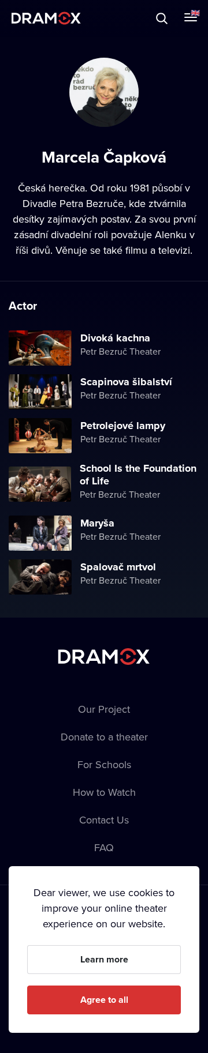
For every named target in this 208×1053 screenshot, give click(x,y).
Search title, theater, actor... (81, 18)
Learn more (104, 959)
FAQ (104, 847)
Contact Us (104, 820)
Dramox (46, 18)
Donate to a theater (104, 736)
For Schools (104, 764)
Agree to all (104, 999)
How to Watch (104, 792)
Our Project (104, 709)
